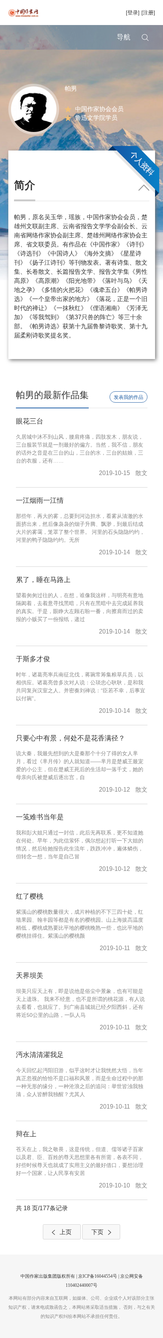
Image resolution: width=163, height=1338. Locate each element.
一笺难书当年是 (40, 817)
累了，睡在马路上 (43, 580)
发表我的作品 (128, 397)
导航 (123, 37)
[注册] (148, 12)
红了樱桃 (29, 896)
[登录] (132, 12)
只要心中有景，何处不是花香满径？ (70, 738)
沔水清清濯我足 (40, 1055)
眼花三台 (29, 421)
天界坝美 (29, 975)
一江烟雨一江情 (40, 500)
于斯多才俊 (33, 659)
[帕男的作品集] (33, 108)
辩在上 (26, 1134)
